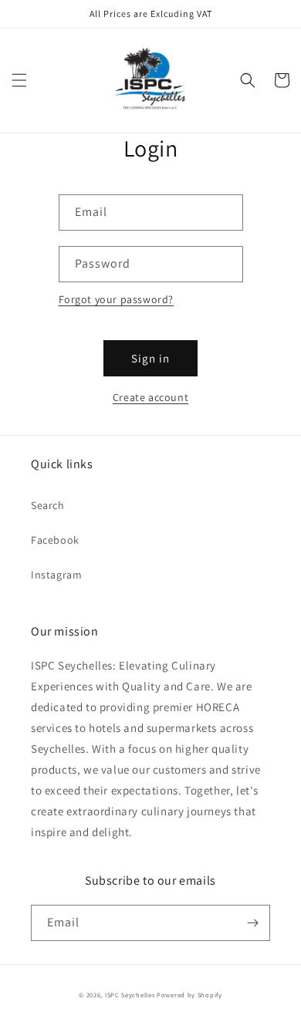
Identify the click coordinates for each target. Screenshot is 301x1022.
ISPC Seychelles (130, 994)
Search (48, 505)
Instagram (56, 575)
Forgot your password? (116, 299)
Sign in (150, 358)
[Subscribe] (252, 923)
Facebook (55, 540)
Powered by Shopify (189, 994)
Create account (150, 397)
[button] (19, 80)
